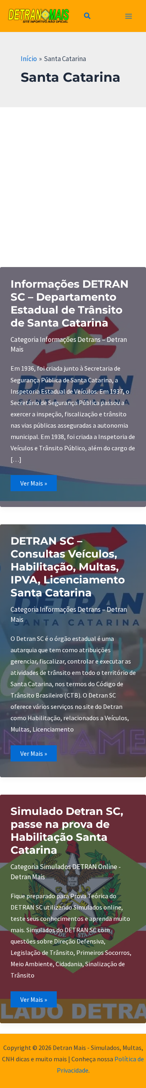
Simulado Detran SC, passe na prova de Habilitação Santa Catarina (67, 831)
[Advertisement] (73, 184)
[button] (87, 16)
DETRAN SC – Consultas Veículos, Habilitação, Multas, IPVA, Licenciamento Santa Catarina (68, 566)
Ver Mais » (38, 485)
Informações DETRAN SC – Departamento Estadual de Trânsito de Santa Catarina (70, 303)
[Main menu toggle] (129, 16)
